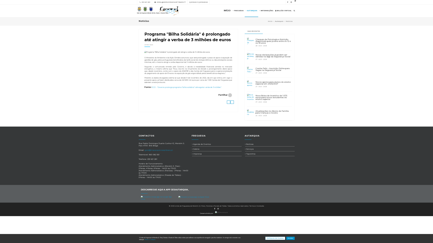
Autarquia (252, 10)
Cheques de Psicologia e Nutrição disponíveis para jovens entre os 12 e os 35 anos (273, 41)
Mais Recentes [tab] (254, 31)
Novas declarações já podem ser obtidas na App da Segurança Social (273, 56)
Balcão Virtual (284, 10)
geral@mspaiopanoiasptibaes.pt (171, 2)
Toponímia (250, 154)
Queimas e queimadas (198, 2)
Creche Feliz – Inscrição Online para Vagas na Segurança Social (273, 69)
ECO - (154, 87)
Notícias (289, 21)
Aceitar (290, 238)
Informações (266, 10)
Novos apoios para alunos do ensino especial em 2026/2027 (273, 83)
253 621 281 (145, 2)
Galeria (196, 149)
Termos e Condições (256, 206)
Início (270, 21)
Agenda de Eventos (202, 144)
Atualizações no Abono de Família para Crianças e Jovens (272, 112)
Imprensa (197, 154)
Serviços (250, 149)
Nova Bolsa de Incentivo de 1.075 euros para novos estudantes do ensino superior (271, 97)
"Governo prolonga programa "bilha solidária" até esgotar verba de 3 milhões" (189, 87)
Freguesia (239, 10)
